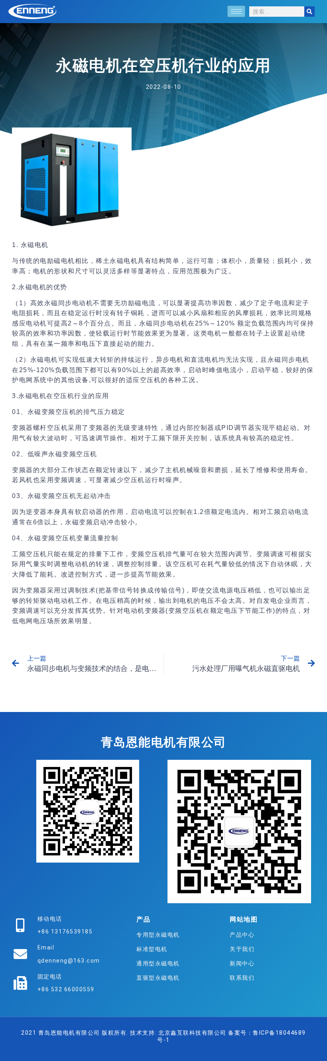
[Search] (309, 11)
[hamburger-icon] (236, 11)
